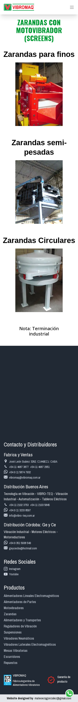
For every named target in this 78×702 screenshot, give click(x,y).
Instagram (14, 569)
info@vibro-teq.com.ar (22, 515)
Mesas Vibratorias (15, 650)
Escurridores (12, 656)
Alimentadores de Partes (20, 601)
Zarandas (10, 614)
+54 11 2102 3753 (19, 505)
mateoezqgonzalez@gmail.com (39, 698)
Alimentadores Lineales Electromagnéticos (31, 595)
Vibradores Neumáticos (19, 638)
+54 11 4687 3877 (19, 467)
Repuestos (10, 662)
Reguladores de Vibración (20, 626)
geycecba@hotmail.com (23, 548)
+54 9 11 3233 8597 (20, 510)
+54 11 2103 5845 (40, 505)
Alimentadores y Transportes (22, 620)
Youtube (14, 574)
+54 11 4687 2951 (40, 467)
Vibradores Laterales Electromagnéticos (30, 644)
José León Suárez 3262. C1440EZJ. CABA (33, 461)
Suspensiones (13, 632)
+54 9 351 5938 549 (20, 543)
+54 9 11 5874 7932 (20, 472)
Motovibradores (14, 608)
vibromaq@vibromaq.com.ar (24, 477)
